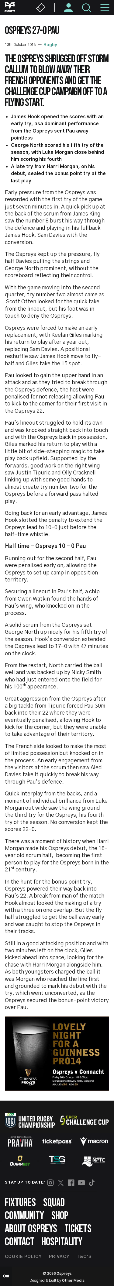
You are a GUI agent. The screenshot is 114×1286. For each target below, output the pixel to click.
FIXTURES (20, 1202)
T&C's (84, 1257)
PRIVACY (59, 1257)
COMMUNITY (24, 1215)
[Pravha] (20, 1141)
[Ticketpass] (57, 1141)
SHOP (59, 1215)
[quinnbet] (20, 1160)
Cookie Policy (23, 1257)
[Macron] (94, 1141)
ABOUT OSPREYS (31, 1229)
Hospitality (62, 1242)
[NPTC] (94, 1160)
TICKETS (78, 1229)
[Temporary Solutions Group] (57, 1161)
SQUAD (54, 1202)
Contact (19, 1242)
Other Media (73, 1280)
